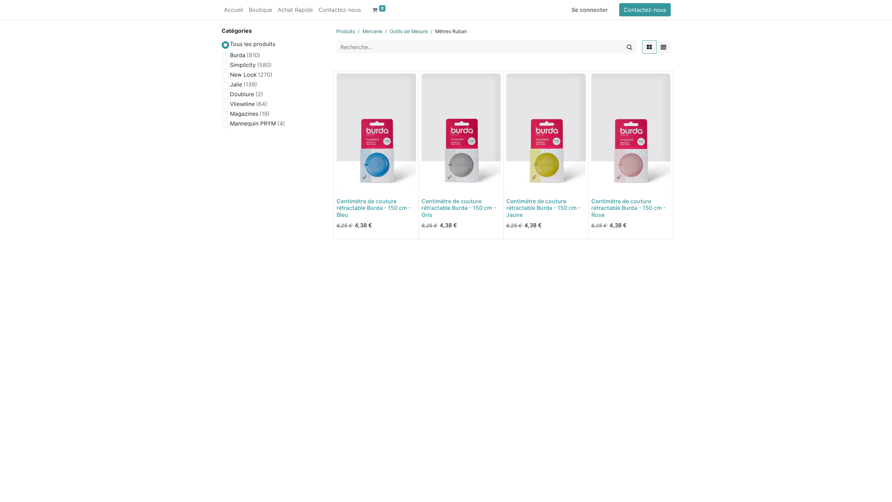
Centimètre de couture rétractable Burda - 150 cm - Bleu (374, 208)
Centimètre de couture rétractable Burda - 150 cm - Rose (628, 208)
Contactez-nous (645, 9)
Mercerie (372, 31)
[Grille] (649, 47)
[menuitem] (233, 10)
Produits (345, 31)
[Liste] (663, 47)
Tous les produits (252, 43)
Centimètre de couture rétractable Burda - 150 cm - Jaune (543, 208)
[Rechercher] (629, 47)
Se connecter (589, 9)
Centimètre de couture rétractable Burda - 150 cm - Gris (459, 208)
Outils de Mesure (409, 31)
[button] (346, 183)
